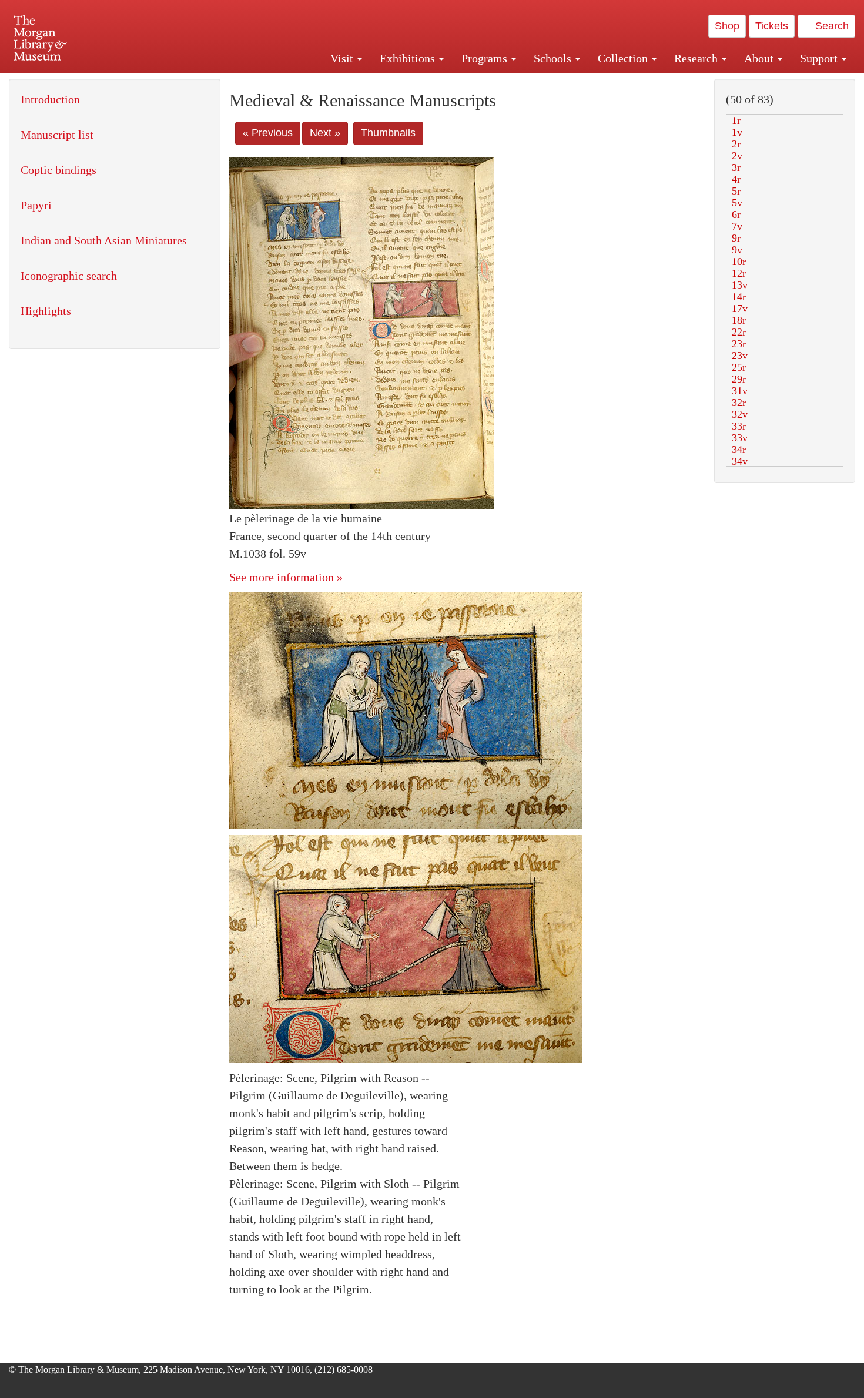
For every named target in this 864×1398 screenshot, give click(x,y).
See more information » (286, 577)
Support (820, 58)
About (760, 58)
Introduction (50, 99)
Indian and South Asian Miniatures (104, 240)
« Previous (268, 133)
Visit (343, 58)
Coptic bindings (58, 169)
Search (830, 26)
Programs (485, 58)
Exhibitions (409, 58)
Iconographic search (69, 275)
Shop (727, 26)
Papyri (36, 205)
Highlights (46, 310)
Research (697, 58)
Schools (554, 58)
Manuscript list (57, 134)
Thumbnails (388, 133)
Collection (624, 58)
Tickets (771, 26)
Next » (325, 133)
